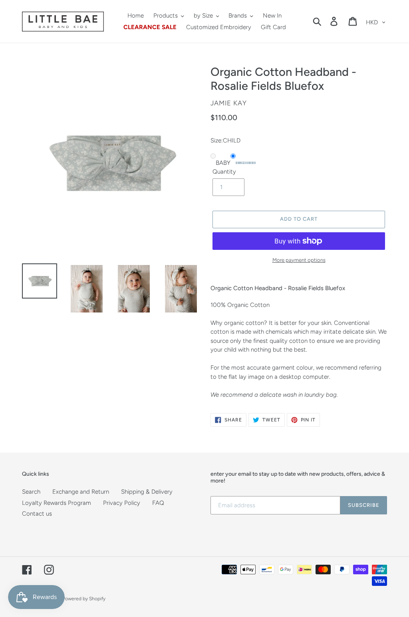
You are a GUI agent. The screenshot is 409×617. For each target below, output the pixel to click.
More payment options (299, 260)
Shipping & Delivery (147, 491)
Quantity (224, 171)
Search (31, 491)
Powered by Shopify (83, 598)
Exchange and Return (80, 491)
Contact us (37, 513)
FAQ (158, 502)
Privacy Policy (121, 502)
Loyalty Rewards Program (56, 502)
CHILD (245, 163)
